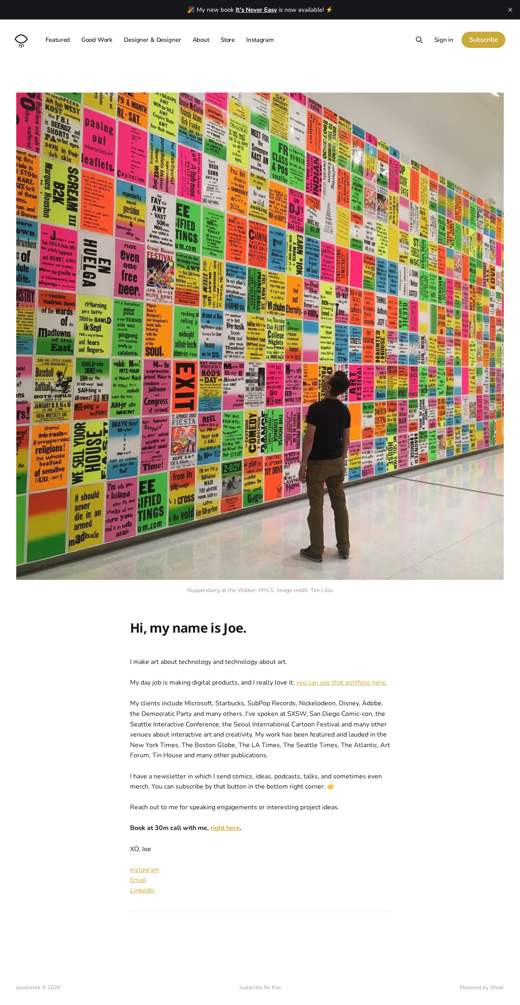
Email (138, 879)
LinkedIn (142, 890)
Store (228, 40)
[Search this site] (419, 40)
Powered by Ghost (482, 987)
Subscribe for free (260, 987)
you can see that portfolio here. (341, 682)
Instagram (260, 40)
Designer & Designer (152, 40)
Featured (58, 40)
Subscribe (483, 39)
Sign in (443, 40)
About (201, 40)
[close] (510, 9)
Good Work (97, 40)
